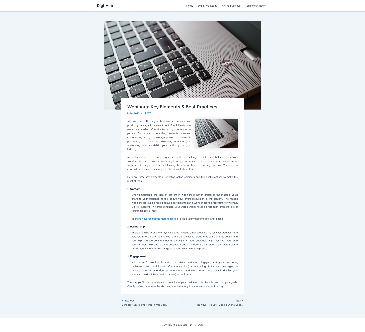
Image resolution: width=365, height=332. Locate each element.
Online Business (231, 5)
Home (189, 5)
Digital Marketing (207, 5)
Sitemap (199, 324)
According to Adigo (171, 161)
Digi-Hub (105, 5)
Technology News (255, 5)
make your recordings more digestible (157, 218)
